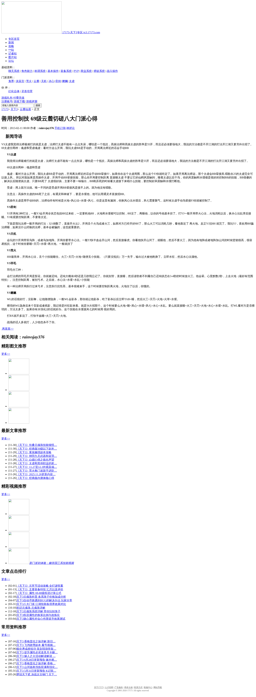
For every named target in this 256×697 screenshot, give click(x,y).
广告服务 (119, 687)
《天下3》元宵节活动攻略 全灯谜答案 (40, 585)
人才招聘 (109, 687)
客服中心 (148, 687)
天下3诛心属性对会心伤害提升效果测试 (41, 618)
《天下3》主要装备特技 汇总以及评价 (40, 589)
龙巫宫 (20, 81)
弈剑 (58, 81)
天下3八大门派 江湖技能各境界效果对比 (41, 604)
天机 (44, 81)
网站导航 (158, 687)
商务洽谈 (128, 687)
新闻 (11, 42)
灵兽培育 (27, 91)
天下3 (14, 109)
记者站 (12, 53)
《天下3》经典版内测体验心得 (35, 477)
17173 (4, 109)
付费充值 (18, 97)
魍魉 (65, 81)
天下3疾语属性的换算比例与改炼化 (38, 615)
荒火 (29, 81)
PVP (76, 70)
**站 (11, 49)
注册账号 (7, 101)
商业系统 (86, 70)
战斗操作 (112, 70)
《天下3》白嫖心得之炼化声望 (35, 459)
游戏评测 (31, 101)
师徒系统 (99, 70)
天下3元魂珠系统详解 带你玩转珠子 (38, 611)
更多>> (5, 353)
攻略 (11, 46)
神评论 (70, 128)
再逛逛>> (8, 328)
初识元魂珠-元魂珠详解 (31, 607)
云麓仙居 (25, 109)
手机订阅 (60, 128)
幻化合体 (14, 91)
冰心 (51, 81)
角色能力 (27, 70)
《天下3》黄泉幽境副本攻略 (34, 452)
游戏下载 (19, 101)
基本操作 (53, 70)
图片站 (12, 57)
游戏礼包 (7, 97)
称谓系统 (40, 70)
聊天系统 (14, 70)
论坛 (11, 60)
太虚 (72, 81)
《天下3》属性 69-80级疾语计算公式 (39, 593)
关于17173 (98, 687)
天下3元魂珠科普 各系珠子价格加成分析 (41, 596)
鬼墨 (11, 81)
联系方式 (138, 687)
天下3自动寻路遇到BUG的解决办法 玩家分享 (44, 600)
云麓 (36, 81)
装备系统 (66, 70)
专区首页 (14, 38)
